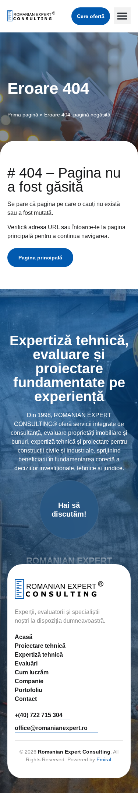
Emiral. (104, 759)
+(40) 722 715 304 (39, 715)
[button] (122, 15)
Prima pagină (22, 115)
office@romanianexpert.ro (51, 728)
